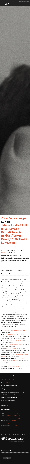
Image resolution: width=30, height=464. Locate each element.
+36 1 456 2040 (7, 382)
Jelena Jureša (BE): (10, 340)
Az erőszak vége (13, 218)
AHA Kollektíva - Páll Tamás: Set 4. (14, 334)
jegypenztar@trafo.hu (21, 413)
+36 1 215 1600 (11, 413)
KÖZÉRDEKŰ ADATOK (24, 1)
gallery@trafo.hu (18, 415)
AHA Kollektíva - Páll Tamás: (12, 348)
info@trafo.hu (9, 423)
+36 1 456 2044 (9, 415)
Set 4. (22, 348)
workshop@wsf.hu (18, 418)
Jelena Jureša (11, 366)
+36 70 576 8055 (12, 420)
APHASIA (18, 340)
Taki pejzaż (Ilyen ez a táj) (11, 360)
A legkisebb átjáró (17, 344)
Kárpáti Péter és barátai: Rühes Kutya (14, 330)
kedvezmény (5, 252)
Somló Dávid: (8, 344)
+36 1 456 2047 (14, 425)
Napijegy (3, 251)
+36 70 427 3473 (9, 418)
